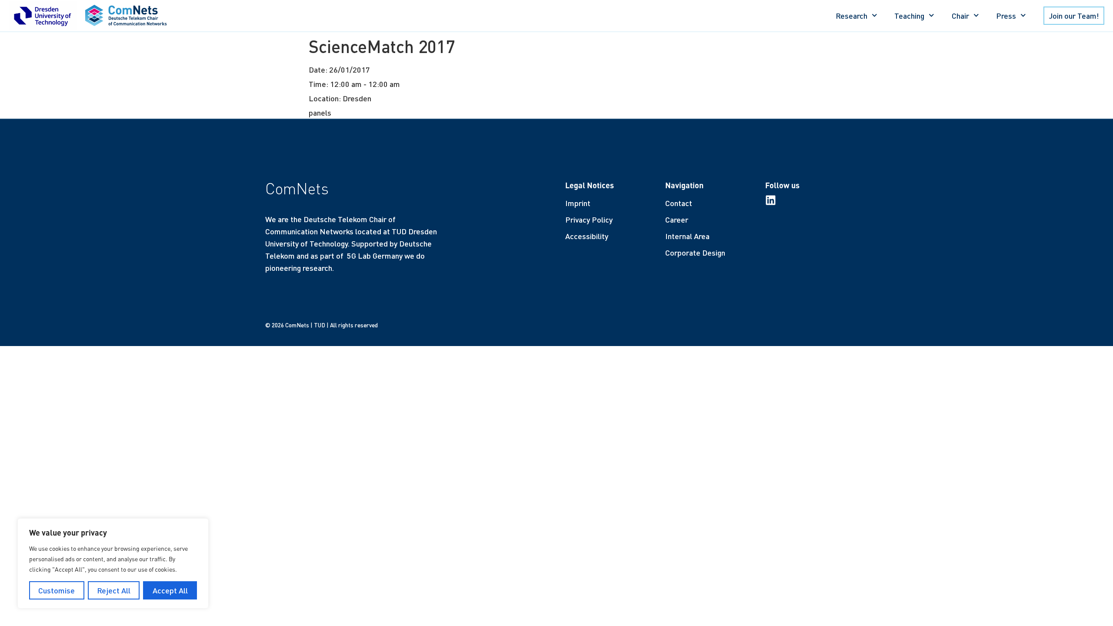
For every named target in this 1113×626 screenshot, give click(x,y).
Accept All (170, 590)
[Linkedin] (770, 200)
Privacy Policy (589, 219)
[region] (113, 563)
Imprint (577, 203)
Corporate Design (695, 252)
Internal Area (687, 236)
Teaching (909, 15)
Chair (960, 15)
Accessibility (586, 236)
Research (851, 15)
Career (676, 219)
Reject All (113, 590)
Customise (56, 590)
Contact (678, 203)
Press (1006, 15)
